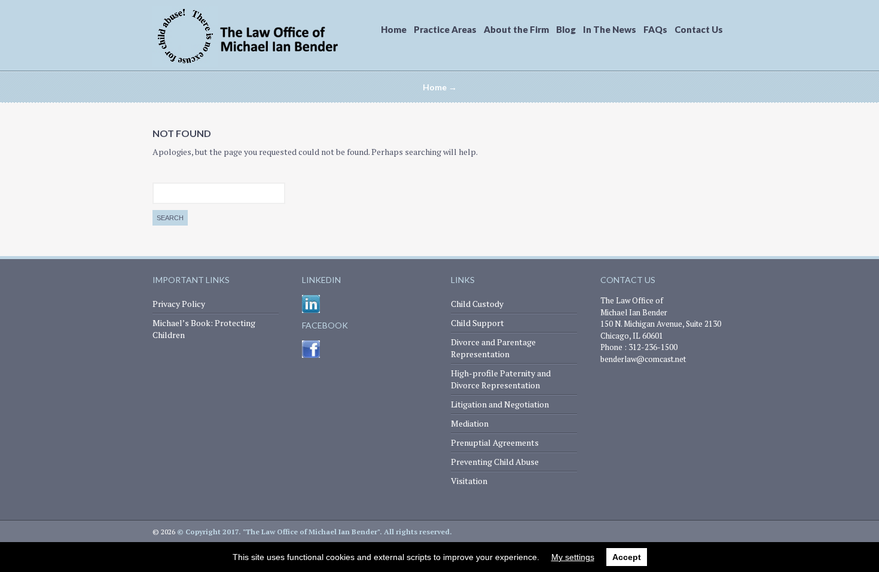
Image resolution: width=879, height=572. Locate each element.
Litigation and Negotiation (500, 404)
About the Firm (516, 29)
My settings (572, 557)
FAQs (655, 29)
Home (394, 29)
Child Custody (477, 303)
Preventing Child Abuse (495, 461)
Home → (440, 87)
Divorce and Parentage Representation (493, 348)
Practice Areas (445, 29)
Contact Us (698, 29)
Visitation (469, 480)
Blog (566, 29)
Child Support (477, 322)
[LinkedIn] (311, 310)
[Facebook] (311, 355)
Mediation (470, 423)
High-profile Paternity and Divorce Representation (501, 379)
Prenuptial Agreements (495, 442)
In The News (609, 29)
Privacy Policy (178, 303)
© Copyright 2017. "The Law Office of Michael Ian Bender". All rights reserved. (314, 531)
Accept (626, 557)
